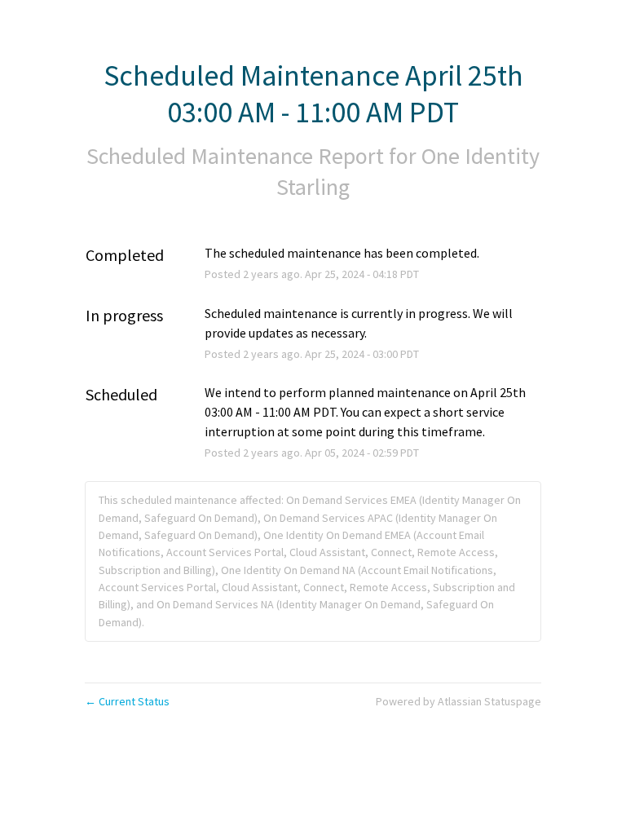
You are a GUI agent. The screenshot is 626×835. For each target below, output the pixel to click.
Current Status (127, 701)
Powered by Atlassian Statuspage (458, 701)
